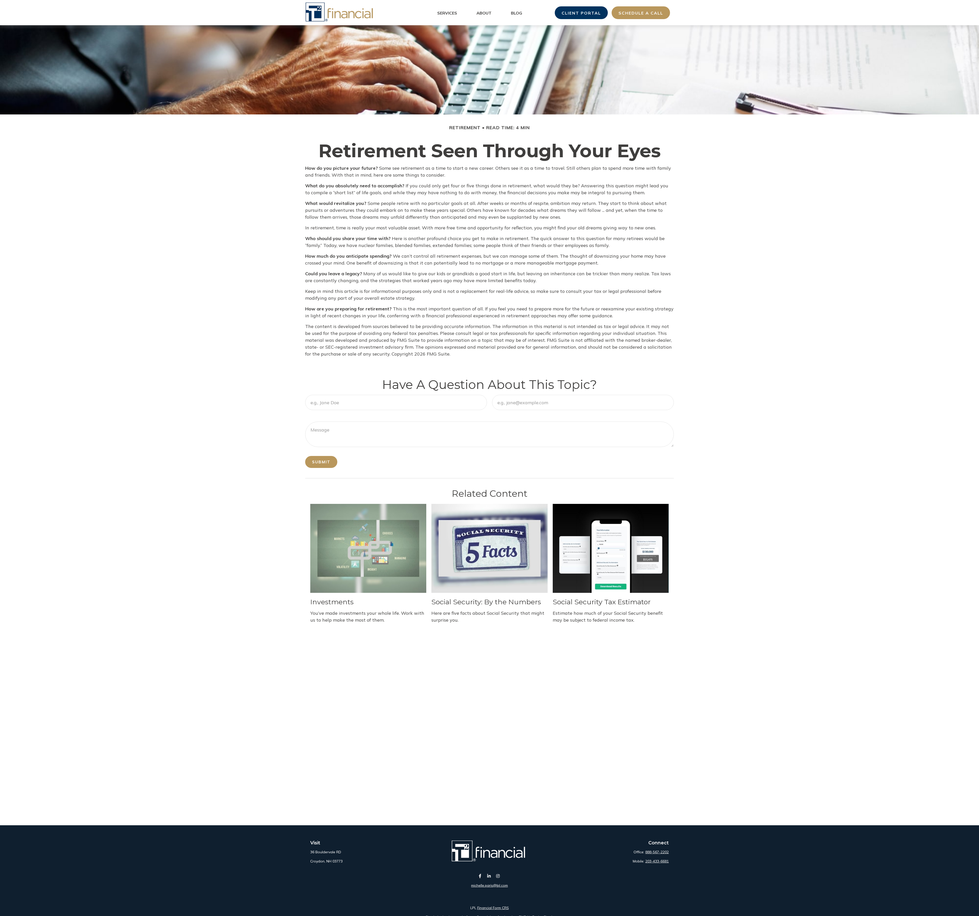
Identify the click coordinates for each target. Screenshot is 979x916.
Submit (321, 462)
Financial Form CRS (493, 908)
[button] (447, 13)
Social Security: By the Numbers (486, 602)
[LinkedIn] (489, 876)
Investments (332, 602)
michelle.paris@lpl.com (489, 885)
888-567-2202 (657, 852)
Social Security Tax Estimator (602, 602)
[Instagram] (498, 876)
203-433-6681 (657, 861)
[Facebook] (480, 876)
